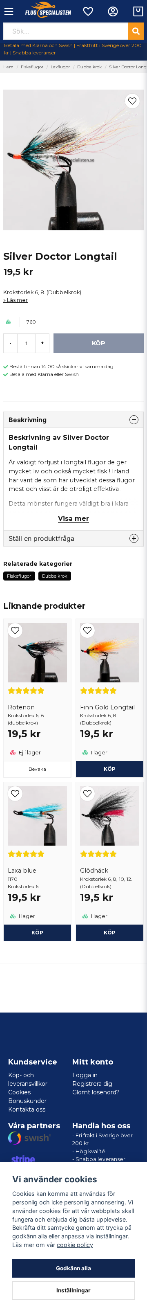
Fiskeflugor (32, 67)
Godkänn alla (73, 1268)
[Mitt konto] (113, 11)
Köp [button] (110, 769)
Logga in (85, 1075)
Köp (37, 932)
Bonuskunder (27, 1101)
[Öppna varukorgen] (138, 11)
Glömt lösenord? (96, 1092)
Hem (8, 67)
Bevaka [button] (37, 769)
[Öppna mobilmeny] (9, 11)
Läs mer (17, 300)
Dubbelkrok (89, 67)
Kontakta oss (26, 1109)
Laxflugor (60, 67)
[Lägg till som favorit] (87, 11)
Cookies (19, 1092)
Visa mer (73, 518)
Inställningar (73, 1290)
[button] (132, 101)
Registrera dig (92, 1083)
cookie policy (75, 1244)
